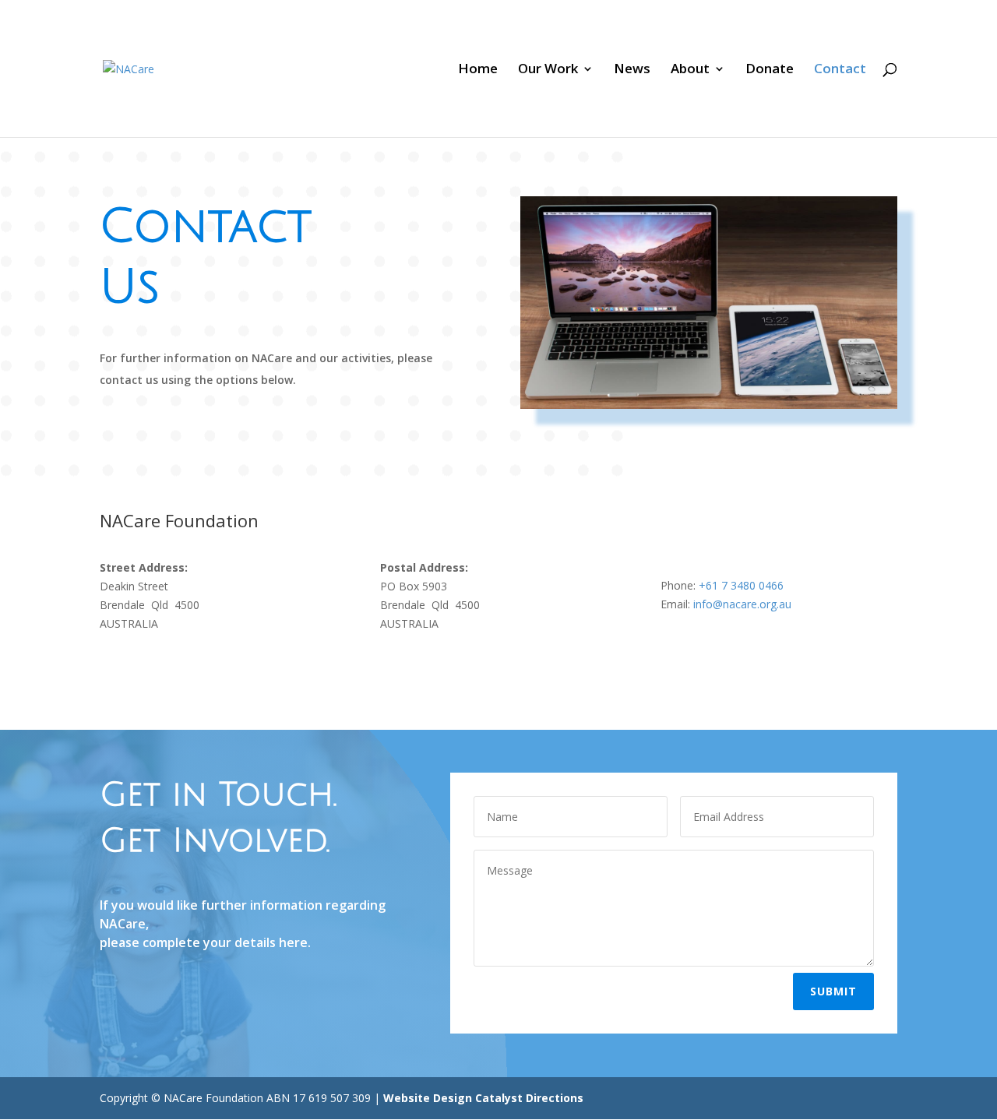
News (632, 70)
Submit (833, 991)
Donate (769, 70)
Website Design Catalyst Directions (483, 1097)
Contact (840, 70)
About (690, 70)
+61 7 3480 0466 (741, 585)
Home (478, 70)
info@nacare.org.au (742, 604)
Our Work (548, 70)
